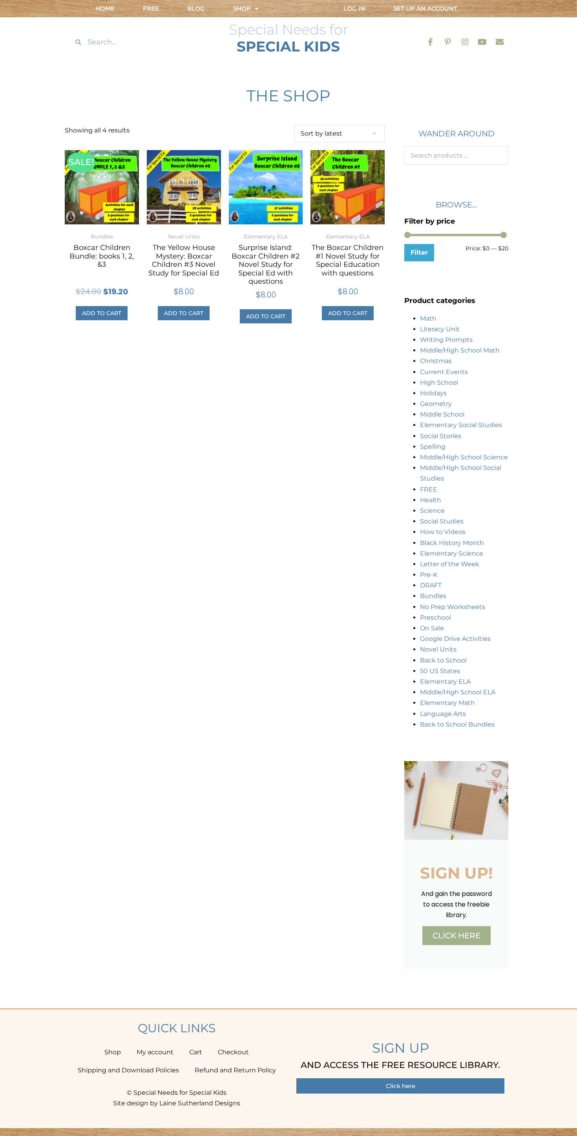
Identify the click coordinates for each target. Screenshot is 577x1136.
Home (105, 8)
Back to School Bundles (457, 724)
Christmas (436, 361)
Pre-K (428, 574)
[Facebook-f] (430, 42)
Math (428, 318)
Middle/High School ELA (457, 692)
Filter (419, 252)
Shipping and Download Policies (128, 1070)
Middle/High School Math (460, 350)
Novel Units (438, 649)
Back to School (443, 660)
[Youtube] (482, 42)
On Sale (432, 628)
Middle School (442, 414)
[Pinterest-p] (447, 42)
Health (430, 500)
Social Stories (440, 436)
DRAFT (431, 585)
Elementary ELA (445, 681)
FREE (428, 489)
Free (151, 8)
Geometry (436, 403)
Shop (112, 1052)
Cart (195, 1052)
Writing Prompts (446, 339)
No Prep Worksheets (452, 607)
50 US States (440, 671)
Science (432, 510)
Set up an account (425, 8)
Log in (354, 8)
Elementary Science (451, 553)
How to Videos (443, 532)
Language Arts (443, 714)
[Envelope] (499, 42)
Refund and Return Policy (235, 1070)
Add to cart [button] (101, 313)
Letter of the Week (449, 564)
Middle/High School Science (464, 457)
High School (439, 382)
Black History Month (452, 543)
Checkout (233, 1052)
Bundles (433, 596)
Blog (196, 8)
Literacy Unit (440, 329)
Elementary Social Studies (461, 425)
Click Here (456, 935)
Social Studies (442, 521)
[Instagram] (465, 42)
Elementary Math (447, 703)
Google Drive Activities (455, 638)
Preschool (435, 617)
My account (155, 1052)
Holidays (433, 393)
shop (242, 8)
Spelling (433, 446)
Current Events (444, 372)
